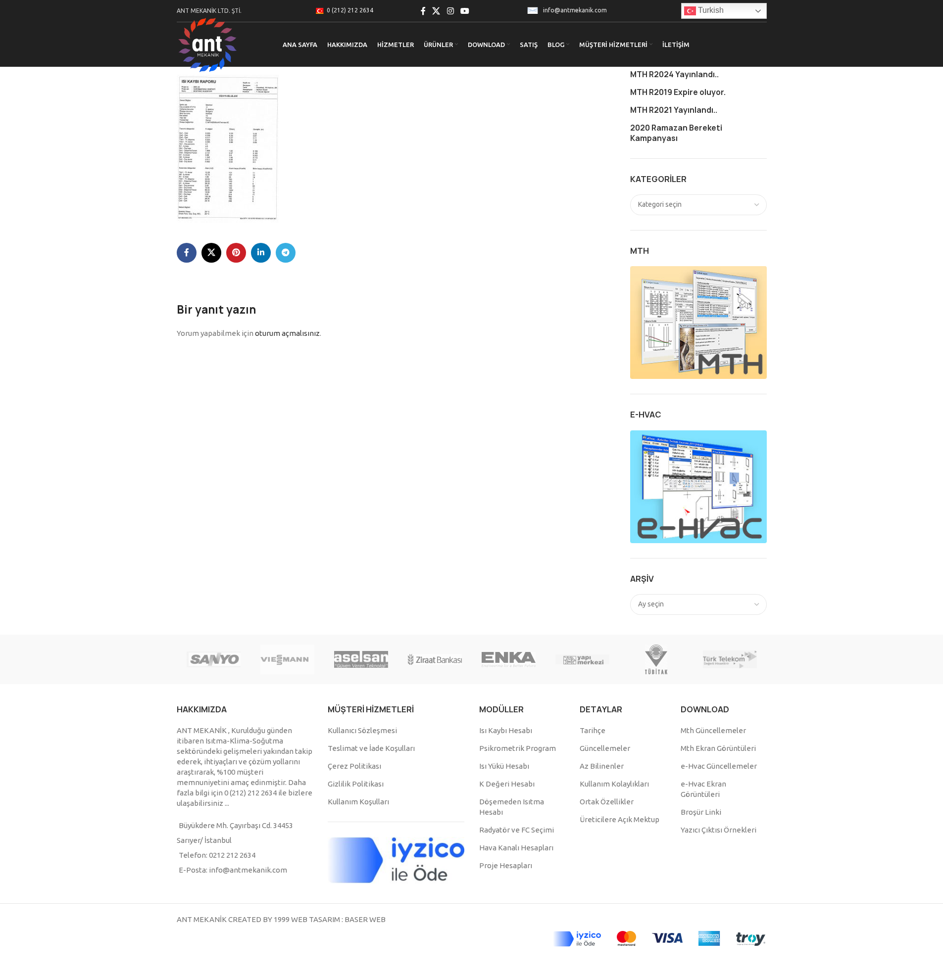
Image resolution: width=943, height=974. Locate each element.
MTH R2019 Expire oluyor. (678, 92)
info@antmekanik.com (575, 10)
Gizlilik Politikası (356, 784)
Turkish (710, 10)
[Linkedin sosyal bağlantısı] (261, 253)
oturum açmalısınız (287, 333)
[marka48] (582, 659)
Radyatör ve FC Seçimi (516, 830)
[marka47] (656, 659)
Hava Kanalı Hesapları (516, 847)
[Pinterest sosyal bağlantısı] (236, 253)
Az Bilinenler (602, 766)
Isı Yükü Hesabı (504, 766)
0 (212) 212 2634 (350, 10)
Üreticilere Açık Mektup (619, 819)
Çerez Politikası (354, 766)
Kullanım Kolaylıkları (614, 784)
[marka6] (435, 659)
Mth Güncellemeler (713, 730)
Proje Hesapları (505, 865)
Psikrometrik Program (517, 748)
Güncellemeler (605, 748)
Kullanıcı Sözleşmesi (362, 730)
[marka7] (361, 659)
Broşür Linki (701, 812)
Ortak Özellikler (607, 801)
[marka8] (287, 659)
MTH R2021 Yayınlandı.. (673, 110)
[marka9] (213, 659)
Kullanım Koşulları (358, 801)
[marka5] (509, 659)
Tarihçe (592, 730)
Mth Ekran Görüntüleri (718, 748)
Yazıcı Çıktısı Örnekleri (718, 830)
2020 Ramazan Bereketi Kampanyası (676, 133)
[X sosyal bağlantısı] (436, 10)
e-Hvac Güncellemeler (719, 766)
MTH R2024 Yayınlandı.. (674, 74)
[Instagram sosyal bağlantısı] (450, 10)
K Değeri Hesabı (507, 784)
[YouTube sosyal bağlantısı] (464, 10)
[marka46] (730, 659)
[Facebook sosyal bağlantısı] (423, 10)
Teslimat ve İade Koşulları (371, 748)
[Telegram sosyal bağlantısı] (286, 253)
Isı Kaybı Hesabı (505, 730)
